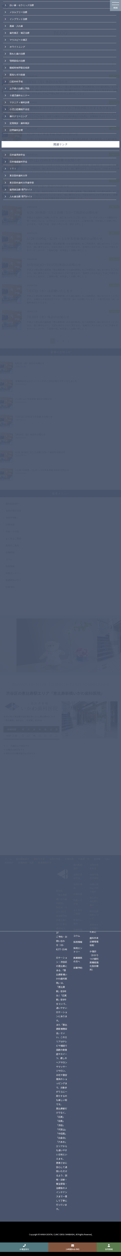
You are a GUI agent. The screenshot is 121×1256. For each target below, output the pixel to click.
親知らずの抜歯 (17, 74)
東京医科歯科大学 (18, 175)
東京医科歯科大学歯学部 (22, 182)
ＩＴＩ (13, 168)
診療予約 (77, 967)
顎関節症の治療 (17, 60)
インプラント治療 (18, 19)
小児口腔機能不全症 (19, 109)
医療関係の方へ (77, 959)
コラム (76, 935)
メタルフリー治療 (18, 12)
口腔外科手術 (16, 81)
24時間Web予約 (72, 1249)
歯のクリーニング (18, 116)
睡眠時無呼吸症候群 (19, 67)
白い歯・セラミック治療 (22, 5)
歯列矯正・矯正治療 (19, 32)
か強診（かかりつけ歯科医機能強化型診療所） (94, 960)
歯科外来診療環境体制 (94, 941)
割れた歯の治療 (17, 53)
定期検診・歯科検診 (19, 123)
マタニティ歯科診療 (19, 102)
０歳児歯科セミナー (19, 95)
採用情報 (77, 941)
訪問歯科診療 (16, 130)
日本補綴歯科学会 (18, 161)
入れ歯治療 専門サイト (21, 196)
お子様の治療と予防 (19, 88)
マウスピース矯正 (18, 39)
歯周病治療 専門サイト (21, 189)
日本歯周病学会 (17, 154)
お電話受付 (24, 1249)
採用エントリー (77, 949)
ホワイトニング (17, 46)
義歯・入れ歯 (16, 26)
